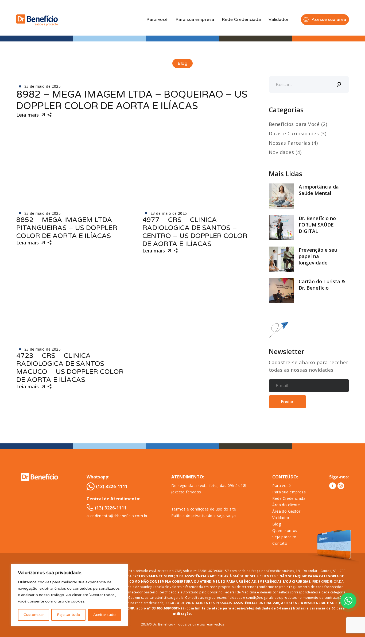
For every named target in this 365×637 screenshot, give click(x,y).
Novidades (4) (285, 152)
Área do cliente (286, 504)
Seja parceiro (284, 536)
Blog (276, 524)
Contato (279, 543)
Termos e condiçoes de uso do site (203, 509)
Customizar (34, 614)
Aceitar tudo (104, 614)
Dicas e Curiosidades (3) (298, 133)
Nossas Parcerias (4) (293, 143)
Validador (279, 19)
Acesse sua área (329, 19)
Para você (157, 19)
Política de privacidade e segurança (203, 515)
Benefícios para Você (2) (298, 124)
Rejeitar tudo (68, 614)
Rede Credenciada (241, 19)
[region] (69, 595)
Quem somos (284, 530)
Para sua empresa (195, 19)
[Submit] (339, 84)
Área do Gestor (286, 511)
